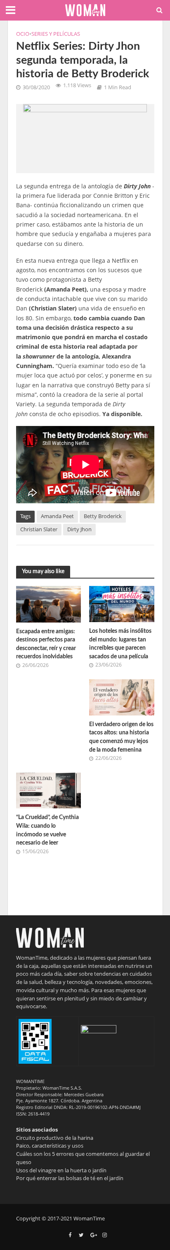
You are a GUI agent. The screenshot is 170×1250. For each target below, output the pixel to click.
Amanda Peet (57, 516)
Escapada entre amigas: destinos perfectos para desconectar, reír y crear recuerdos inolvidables (46, 644)
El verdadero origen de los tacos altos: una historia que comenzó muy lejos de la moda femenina (121, 737)
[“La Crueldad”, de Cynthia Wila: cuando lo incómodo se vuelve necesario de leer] (48, 790)
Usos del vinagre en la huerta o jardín (61, 1170)
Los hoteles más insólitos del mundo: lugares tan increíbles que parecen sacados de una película (120, 644)
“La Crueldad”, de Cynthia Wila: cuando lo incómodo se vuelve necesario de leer (47, 830)
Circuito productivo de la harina (54, 1137)
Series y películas (55, 33)
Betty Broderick (103, 516)
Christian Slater (38, 529)
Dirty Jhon (79, 529)
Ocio (22, 33)
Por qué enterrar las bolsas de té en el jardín (69, 1178)
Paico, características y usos (49, 1145)
